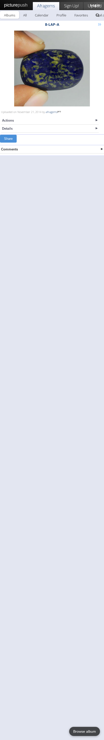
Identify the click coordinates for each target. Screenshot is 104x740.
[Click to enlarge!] (52, 68)
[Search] (97, 15)
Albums (9, 15)
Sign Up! (71, 6)
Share (8, 139)
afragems (51, 112)
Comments (9, 149)
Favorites (81, 15)
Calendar (41, 15)
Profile (61, 15)
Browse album (84, 731)
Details (7, 128)
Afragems (46, 6)
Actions (8, 120)
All (25, 15)
